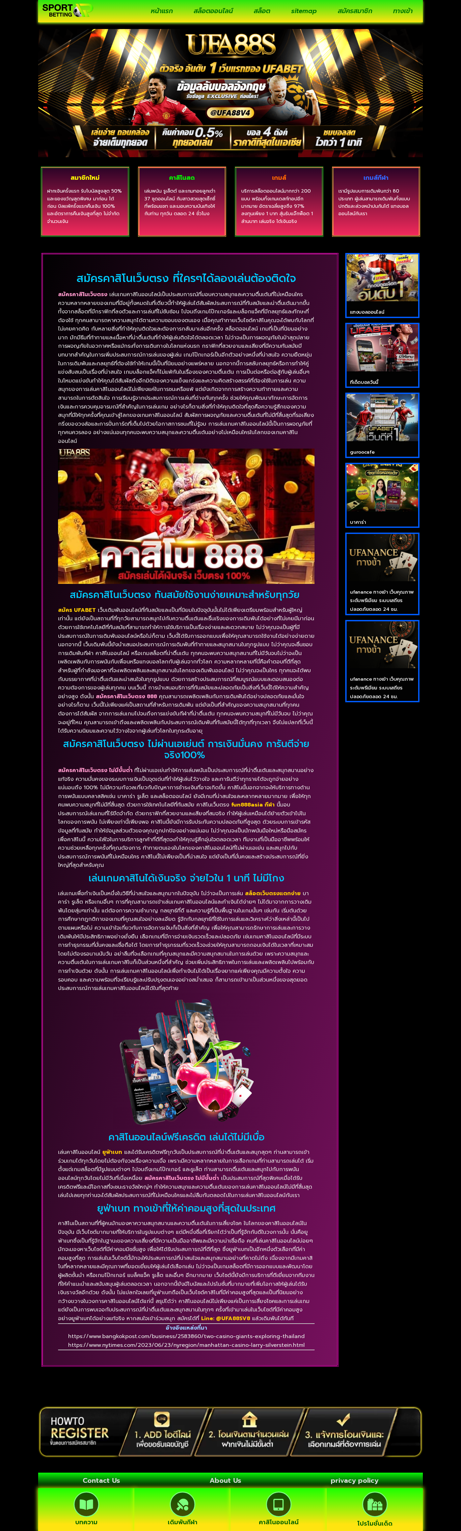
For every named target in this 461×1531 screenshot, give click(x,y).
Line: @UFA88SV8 (225, 1318)
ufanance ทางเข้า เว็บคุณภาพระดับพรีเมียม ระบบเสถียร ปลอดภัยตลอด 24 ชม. (382, 601)
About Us (225, 1480)
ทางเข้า (403, 11)
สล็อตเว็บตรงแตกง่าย (273, 893)
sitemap (304, 11)
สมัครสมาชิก (355, 11)
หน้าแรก (162, 11)
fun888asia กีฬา (253, 805)
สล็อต (262, 11)
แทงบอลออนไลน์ (367, 312)
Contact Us (101, 1480)
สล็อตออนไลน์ (213, 11)
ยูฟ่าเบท (112, 1152)
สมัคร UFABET (77, 610)
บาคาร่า (358, 522)
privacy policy (354, 1480)
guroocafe (362, 452)
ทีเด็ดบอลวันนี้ (364, 382)
